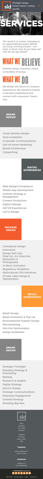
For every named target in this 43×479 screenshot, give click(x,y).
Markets (21, 430)
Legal (26, 477)
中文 (21, 441)
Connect (21, 437)
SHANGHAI (21, 459)
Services (21, 426)
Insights (21, 434)
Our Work (21, 428)
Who (21, 423)
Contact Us (33, 477)
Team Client (21, 439)
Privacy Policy (18, 477)
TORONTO (21, 447)
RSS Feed (9, 477)
